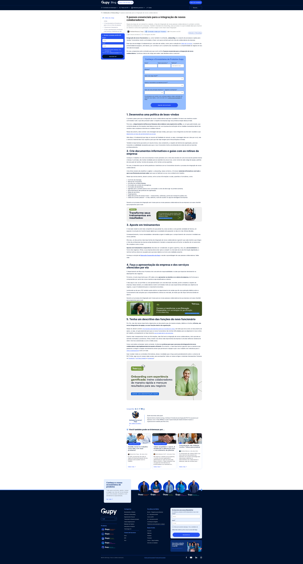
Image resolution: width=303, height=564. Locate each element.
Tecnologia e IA (127, 529)
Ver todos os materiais (152, 542)
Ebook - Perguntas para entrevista (155, 512)
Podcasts (149, 538)
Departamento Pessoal (129, 517)
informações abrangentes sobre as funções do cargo (158, 329)
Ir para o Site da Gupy (124, 2)
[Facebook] (186, 557)
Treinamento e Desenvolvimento (131, 519)
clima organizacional (133, 350)
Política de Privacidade (149, 557)
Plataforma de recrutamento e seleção (156, 524)
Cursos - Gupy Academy (153, 540)
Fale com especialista (177, 548)
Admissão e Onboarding (111, 13)
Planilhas (149, 535)
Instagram (151, 358)
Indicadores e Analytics (129, 526)
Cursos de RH (150, 517)
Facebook (132, 358)
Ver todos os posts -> (135, 424)
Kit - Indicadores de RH (152, 514)
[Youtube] (191, 557)
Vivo (125, 540)
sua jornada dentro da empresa (163, 333)
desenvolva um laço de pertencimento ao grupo (141, 134)
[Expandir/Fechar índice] (103, 18)
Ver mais (108, 499)
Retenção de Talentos (129, 524)
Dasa (125, 535)
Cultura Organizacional (129, 521)
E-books (149, 530)
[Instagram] (201, 557)
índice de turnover (186, 43)
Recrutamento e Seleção (129, 512)
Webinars (149, 533)
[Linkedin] (196, 557)
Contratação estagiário (152, 521)
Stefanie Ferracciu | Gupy (136, 31)
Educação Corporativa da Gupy (150, 255)
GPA (125, 538)
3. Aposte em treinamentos (111, 27)
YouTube (138, 358)
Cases (150, 7)
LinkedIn (143, 358)
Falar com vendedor (195, 2)
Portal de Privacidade (160, 557)
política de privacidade (114, 52)
